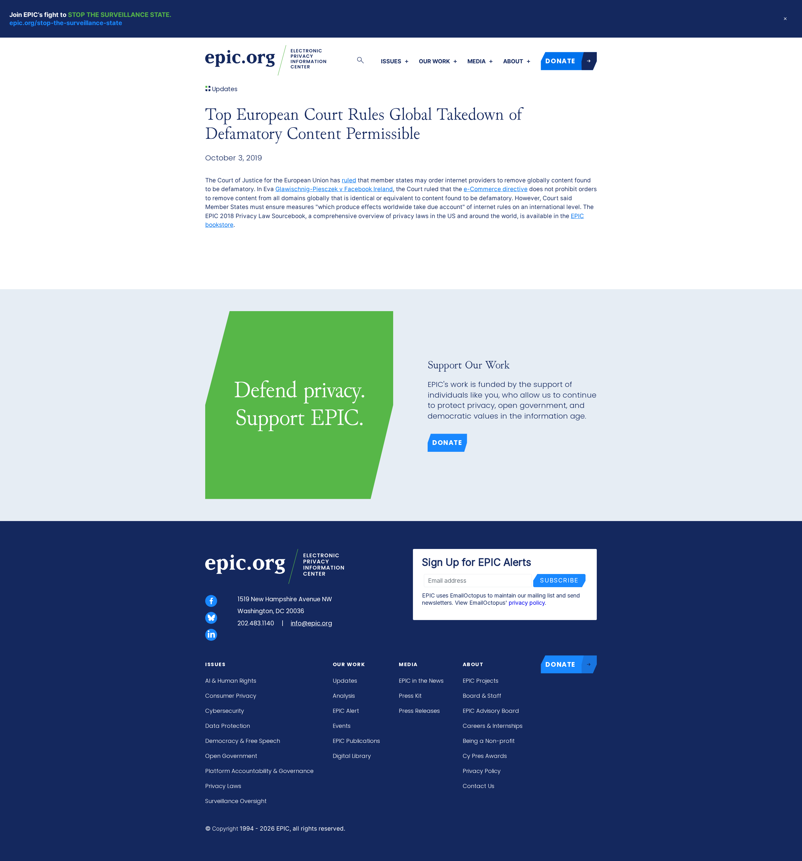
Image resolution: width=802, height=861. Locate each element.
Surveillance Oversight (236, 801)
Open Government (231, 756)
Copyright (225, 828)
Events (342, 726)
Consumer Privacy (230, 696)
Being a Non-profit (489, 741)
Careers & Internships (493, 726)
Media (476, 61)
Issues (391, 61)
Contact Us (478, 786)
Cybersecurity (224, 711)
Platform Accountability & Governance (259, 771)
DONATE (560, 60)
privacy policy (527, 602)
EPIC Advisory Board (491, 711)
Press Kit (410, 696)
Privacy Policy (482, 771)
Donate (447, 442)
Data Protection (227, 726)
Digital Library (352, 756)
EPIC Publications (356, 741)
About (513, 61)
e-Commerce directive (496, 189)
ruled (349, 180)
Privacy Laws (223, 786)
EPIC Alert (346, 711)
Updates (345, 681)
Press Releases (419, 711)
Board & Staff (482, 696)
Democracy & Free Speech (242, 741)
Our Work (434, 61)
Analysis (344, 696)
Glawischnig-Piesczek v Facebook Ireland (334, 189)
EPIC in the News (421, 681)
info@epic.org (311, 623)
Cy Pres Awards (485, 756)
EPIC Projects (480, 681)
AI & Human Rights (230, 681)
